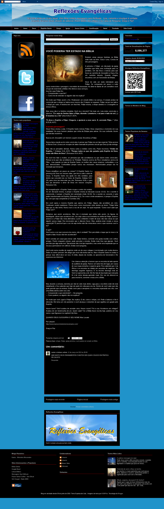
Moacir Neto (66, 463)
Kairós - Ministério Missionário (21, 457)
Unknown (65, 466)
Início (16, 28)
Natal (105, 28)
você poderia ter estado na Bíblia (86, 341)
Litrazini (64, 457)
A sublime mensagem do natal (126, 458)
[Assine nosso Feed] (26, 58)
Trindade (115, 28)
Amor (25, 28)
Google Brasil (16, 469)
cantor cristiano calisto (59, 352)
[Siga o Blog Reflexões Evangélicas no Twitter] (26, 86)
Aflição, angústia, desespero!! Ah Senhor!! (29, 159)
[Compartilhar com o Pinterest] (81, 338)
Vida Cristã (128, 28)
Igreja (68, 28)
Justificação (94, 28)
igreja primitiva (70, 341)
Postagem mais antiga (109, 399)
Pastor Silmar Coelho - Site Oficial (23, 476)
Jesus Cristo (79, 28)
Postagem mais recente (55, 399)
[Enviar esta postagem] (68, 338)
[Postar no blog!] (75, 338)
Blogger (120, 493)
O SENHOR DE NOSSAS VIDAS (140, 187)
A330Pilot (105, 493)
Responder (54, 360)
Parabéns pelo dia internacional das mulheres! (29, 230)
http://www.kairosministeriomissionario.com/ (62, 324)
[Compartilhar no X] (77, 338)
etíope (58, 341)
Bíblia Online (16, 467)
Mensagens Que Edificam (20, 474)
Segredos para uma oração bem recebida (30, 195)
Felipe (63, 341)
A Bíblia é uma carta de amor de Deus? (141, 136)
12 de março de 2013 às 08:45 (77, 352)
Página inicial (82, 399)
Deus (34, 28)
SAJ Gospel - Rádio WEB (20, 479)
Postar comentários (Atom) (85, 407)
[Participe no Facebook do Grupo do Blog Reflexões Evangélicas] (26, 112)
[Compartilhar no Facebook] (79, 338)
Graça (58, 28)
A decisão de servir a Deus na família (30, 141)
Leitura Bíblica (16, 472)
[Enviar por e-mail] (73, 338)
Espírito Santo (46, 28)
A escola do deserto (30, 211)
